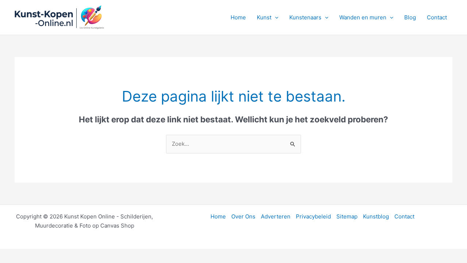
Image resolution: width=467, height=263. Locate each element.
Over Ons (243, 216)
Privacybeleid (313, 216)
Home (238, 17)
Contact (437, 17)
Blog (410, 17)
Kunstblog (376, 216)
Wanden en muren (362, 17)
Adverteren (275, 216)
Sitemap (347, 216)
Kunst (264, 17)
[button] (274, 17)
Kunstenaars (305, 17)
